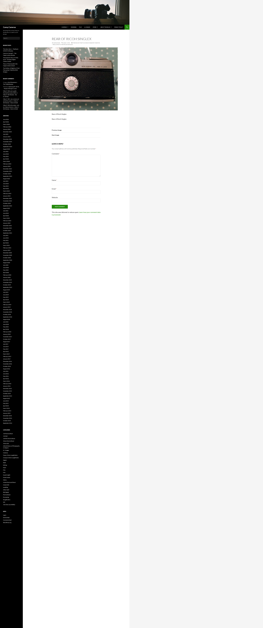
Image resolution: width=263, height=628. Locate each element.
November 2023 (7, 171)
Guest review (6, 477)
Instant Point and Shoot (9, 482)
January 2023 (6, 196)
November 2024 (7, 141)
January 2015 (6, 413)
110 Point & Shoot (8, 433)
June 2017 (6, 346)
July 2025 (5, 134)
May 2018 (6, 327)
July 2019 (5, 292)
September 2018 (7, 317)
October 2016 (7, 366)
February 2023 (7, 193)
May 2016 (6, 376)
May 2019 (6, 297)
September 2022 (7, 206)
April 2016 (6, 378)
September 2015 (7, 396)
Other (94, 27)
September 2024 (7, 146)
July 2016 (5, 371)
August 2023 (6, 178)
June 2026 (6, 119)
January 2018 (6, 334)
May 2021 (6, 240)
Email (54, 189)
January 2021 (6, 250)
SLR (4, 502)
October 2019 (7, 285)
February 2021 (7, 248)
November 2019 (7, 282)
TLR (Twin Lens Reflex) (9, 504)
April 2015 (6, 406)
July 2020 (5, 265)
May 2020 (6, 270)
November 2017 (7, 336)
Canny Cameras (9, 27)
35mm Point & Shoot (8, 441)
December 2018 (7, 309)
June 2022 (6, 213)
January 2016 (6, 386)
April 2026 (6, 122)
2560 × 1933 (66, 43)
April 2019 (6, 299)
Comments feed (7, 520)
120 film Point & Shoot (9, 438)
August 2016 (6, 369)
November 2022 (7, 201)
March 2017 (6, 354)
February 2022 (7, 220)
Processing (6, 497)
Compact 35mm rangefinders (11, 457)
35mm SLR (6, 443)
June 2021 (6, 238)
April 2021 (6, 243)
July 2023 (5, 181)
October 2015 (7, 393)
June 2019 (6, 294)
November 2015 (7, 391)
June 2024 (6, 154)
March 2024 (6, 161)
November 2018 (7, 312)
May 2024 (6, 156)
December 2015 (7, 388)
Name (54, 180)
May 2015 (6, 403)
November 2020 (7, 255)
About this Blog (105, 27)
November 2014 (7, 418)
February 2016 (7, 383)
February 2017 (7, 356)
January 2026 (6, 129)
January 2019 (6, 307)
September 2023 (7, 176)
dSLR (4, 462)
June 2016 (6, 373)
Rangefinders (6, 499)
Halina (5, 480)
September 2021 (7, 233)
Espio (4, 467)
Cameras (64, 27)
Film (80, 27)
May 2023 (6, 186)
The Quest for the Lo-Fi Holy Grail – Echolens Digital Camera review (10, 59)
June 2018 (6, 324)
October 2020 (7, 257)
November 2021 (7, 228)
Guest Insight (6, 475)
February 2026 (7, 127)
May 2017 (6, 349)
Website (55, 197)
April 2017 (6, 351)
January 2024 (6, 166)
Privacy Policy (118, 27)
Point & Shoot (6, 494)
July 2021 (5, 235)
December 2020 (7, 253)
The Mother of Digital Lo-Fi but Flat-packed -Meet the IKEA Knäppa (11, 70)
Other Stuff (6, 490)
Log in (4, 515)
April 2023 (6, 188)
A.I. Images (87, 27)
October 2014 (7, 420)
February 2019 (7, 304)
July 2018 (5, 322)
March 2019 (6, 302)
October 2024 (7, 144)
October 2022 (7, 203)
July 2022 (5, 211)
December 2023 (7, 169)
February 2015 (7, 411)
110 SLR (5, 436)
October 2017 (7, 339)
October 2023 (7, 173)
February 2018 (7, 332)
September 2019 (7, 287)
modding (73, 27)
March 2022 (6, 218)
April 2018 (6, 329)
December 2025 (7, 132)
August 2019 (6, 290)
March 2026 (6, 124)
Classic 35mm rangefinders (10, 455)
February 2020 (7, 275)
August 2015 (6, 398)
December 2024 (7, 139)
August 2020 (6, 262)
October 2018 (7, 314)
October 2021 (7, 230)
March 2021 (6, 245)
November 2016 (7, 364)
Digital (5, 460)
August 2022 (6, 208)
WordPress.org (7, 522)
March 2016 (6, 381)
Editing (5, 465)
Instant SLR (6, 485)
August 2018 (6, 319)
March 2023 (6, 191)
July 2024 (5, 151)
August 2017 (6, 341)
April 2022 (6, 215)
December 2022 (7, 198)
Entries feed (6, 517)
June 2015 (6, 401)
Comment (56, 154)
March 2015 (6, 408)
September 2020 (7, 260)
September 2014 (7, 423)
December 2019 (7, 280)
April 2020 (6, 272)
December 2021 (7, 225)
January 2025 (6, 136)
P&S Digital (6, 492)
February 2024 (7, 164)
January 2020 (6, 277)
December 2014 (7, 415)
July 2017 (5, 344)
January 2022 (6, 223)
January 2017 (6, 359)
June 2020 (6, 267)
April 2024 (6, 159)
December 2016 (7, 361)
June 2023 (6, 183)
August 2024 (6, 149)
